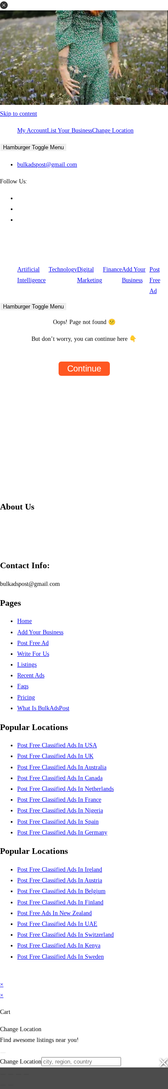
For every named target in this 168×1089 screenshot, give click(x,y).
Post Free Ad (154, 280)
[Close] (3, 1053)
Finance (112, 269)
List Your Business (69, 130)
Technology (63, 269)
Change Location (113, 130)
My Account (32, 130)
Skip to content (18, 113)
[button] (4, 5)
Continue (84, 368)
